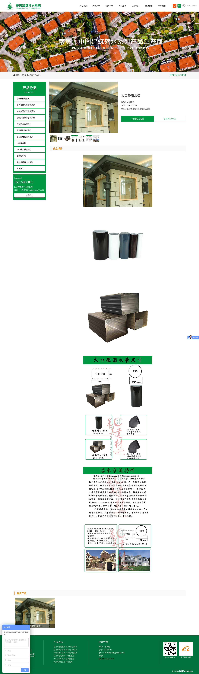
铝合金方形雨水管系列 (26, 105)
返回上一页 (20, 75)
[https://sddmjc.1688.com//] (186, 649)
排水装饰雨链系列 (24, 130)
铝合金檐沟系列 (23, 99)
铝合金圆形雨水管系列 (26, 111)
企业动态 (148, 6)
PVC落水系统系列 (24, 149)
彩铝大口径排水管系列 (26, 118)
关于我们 (135, 6)
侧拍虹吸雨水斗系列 (25, 162)
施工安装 (109, 6)
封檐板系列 (21, 143)
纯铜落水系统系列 (24, 124)
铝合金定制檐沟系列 (25, 137)
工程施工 (20, 168)
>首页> (26, 75)
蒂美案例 (122, 6)
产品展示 (96, 6)
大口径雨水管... (35, 75)
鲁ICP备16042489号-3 (106, 659)
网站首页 (83, 6)
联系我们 (162, 6)
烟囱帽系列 (21, 156)
